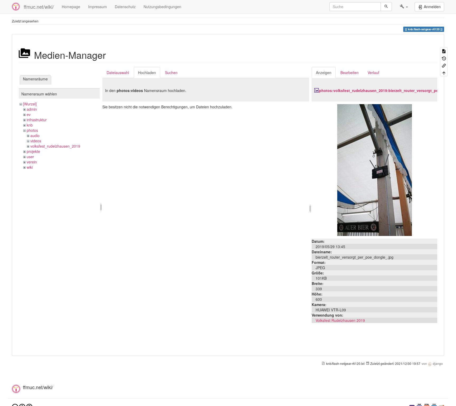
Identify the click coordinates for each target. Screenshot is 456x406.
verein (32, 162)
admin (32, 109)
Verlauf (373, 72)
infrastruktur (37, 119)
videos (35, 140)
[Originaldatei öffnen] (374, 169)
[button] (404, 6)
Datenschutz (125, 6)
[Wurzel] (30, 104)
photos (32, 130)
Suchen (171, 72)
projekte (33, 151)
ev (29, 114)
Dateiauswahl (118, 72)
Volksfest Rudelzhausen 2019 (340, 320)
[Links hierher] (443, 65)
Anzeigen (323, 72)
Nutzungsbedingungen (162, 6)
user (30, 156)
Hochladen (147, 72)
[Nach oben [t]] (443, 72)
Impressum (97, 6)
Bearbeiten (349, 72)
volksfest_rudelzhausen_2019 (55, 146)
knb (30, 125)
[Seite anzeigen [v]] (443, 50)
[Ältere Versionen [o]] (443, 58)
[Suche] (386, 6)
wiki (30, 167)
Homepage (71, 6)
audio (35, 135)
